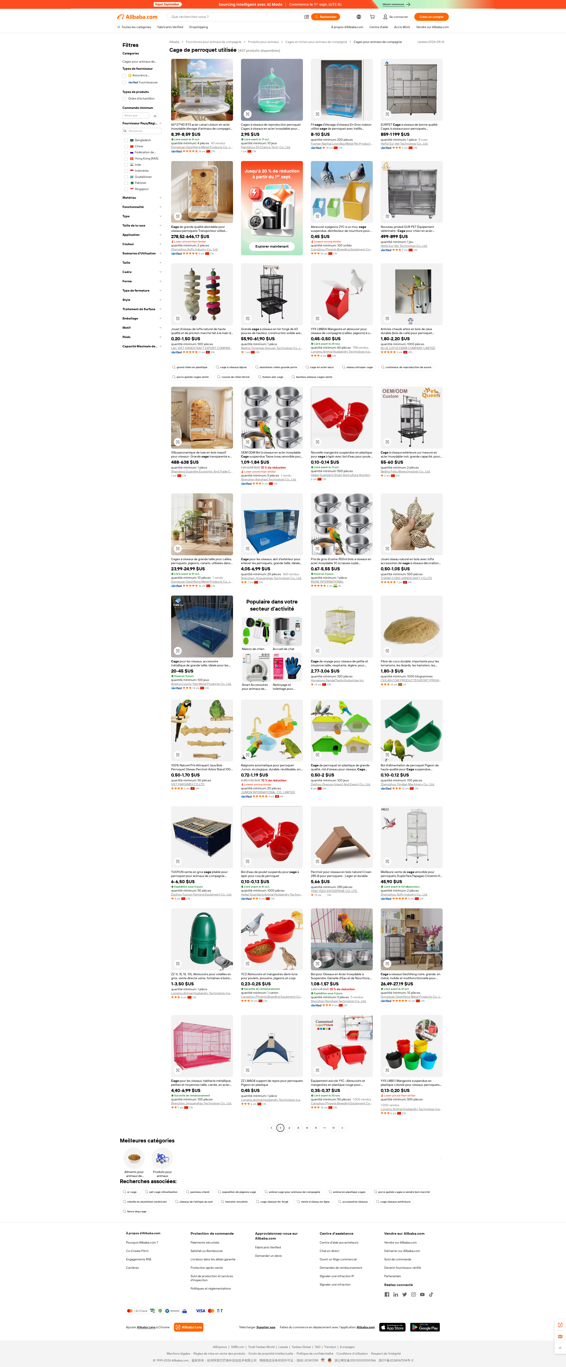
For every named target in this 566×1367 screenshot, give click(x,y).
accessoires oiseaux (355, 1201)
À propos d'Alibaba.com (143, 1233)
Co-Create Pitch (137, 1251)
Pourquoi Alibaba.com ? (142, 1242)
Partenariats (392, 1276)
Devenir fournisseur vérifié (402, 1267)
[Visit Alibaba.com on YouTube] (422, 1294)
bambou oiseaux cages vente (314, 377)
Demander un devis (268, 1255)
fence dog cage (136, 1211)
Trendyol (330, 1347)
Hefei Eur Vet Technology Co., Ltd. (404, 246)
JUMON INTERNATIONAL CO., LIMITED (268, 792)
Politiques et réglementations (211, 1288)
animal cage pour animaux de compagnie (294, 1192)
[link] (560, 1325)
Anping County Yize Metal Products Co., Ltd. (201, 684)
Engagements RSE (138, 1259)
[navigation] (142, 585)
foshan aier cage (272, 377)
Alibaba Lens (146, 1327)
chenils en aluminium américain (147, 1201)
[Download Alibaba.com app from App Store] (392, 1327)
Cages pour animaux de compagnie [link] (378, 42)
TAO (317, 1347)
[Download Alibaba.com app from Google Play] (425, 1327)
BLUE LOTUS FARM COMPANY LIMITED (408, 348)
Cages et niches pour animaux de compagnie (316, 42)
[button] (306, 16)
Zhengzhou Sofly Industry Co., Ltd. (194, 249)
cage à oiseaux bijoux (233, 367)
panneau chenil (199, 1192)
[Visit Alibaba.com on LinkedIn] (395, 1294)
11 (333, 1127)
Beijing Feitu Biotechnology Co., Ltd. (405, 471)
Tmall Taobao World (261, 1347)
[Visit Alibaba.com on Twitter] (404, 1294)
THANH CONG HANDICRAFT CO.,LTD (406, 578)
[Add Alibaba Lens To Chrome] (188, 1327)
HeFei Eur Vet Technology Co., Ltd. (404, 143)
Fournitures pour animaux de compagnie (213, 42)
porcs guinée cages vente (193, 377)
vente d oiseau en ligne (315, 1201)
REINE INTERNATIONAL (327, 581)
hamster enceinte (236, 1201)
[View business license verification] (323, 1360)
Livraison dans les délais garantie (213, 1259)
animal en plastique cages (349, 1192)
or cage (132, 1192)
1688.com (237, 1347)
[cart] (373, 17)
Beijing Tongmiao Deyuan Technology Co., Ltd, (272, 348)
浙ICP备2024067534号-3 (396, 1360)
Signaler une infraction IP (337, 1276)
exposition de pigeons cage (239, 1192)
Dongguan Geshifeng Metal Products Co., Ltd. (202, 147)
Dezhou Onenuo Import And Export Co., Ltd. (341, 784)
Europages (347, 1347)
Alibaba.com (366, 1327)
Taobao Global (301, 1347)
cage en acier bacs (322, 367)
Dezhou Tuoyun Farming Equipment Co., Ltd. (201, 894)
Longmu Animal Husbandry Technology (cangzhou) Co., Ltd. (342, 351)
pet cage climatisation (163, 1192)
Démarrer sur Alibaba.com (402, 1251)
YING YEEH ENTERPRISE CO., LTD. (334, 891)
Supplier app (265, 1327)
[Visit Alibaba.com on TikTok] (431, 1294)
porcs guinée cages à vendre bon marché (404, 1192)
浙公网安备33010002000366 (355, 1360)
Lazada (283, 1347)
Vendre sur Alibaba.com (400, 1242)
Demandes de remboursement (341, 1267)
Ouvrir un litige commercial (338, 1259)
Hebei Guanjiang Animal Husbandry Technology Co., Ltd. (272, 894)
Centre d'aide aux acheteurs (339, 1242)
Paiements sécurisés (205, 1242)
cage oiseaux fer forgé (274, 1201)
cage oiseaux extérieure (396, 1201)
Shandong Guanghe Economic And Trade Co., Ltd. (202, 471)
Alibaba (174, 42)
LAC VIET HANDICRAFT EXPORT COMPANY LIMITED (202, 348)
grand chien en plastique (192, 367)
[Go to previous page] (271, 1128)
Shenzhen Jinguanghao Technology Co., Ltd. (271, 578)
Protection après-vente (207, 1267)
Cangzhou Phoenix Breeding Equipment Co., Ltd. (342, 249)
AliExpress (220, 1347)
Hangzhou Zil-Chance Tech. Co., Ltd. (266, 147)
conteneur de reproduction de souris (408, 367)
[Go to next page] (342, 1128)
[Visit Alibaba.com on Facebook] (387, 1294)
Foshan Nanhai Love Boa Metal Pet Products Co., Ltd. (342, 143)
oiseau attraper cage (359, 367)
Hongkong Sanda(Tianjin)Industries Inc (337, 680)
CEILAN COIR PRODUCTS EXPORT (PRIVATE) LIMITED (412, 680)
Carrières (132, 1267)
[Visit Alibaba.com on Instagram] (413, 1294)
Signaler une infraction (335, 1284)
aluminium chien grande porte (278, 367)
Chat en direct (329, 1251)
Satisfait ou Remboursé (207, 1251)
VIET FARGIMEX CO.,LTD (188, 784)
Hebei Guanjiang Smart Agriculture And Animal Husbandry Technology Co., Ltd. (342, 475)
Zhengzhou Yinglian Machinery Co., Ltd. (407, 784)
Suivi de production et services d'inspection (212, 1278)
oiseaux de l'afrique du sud (196, 1201)
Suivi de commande (397, 1259)
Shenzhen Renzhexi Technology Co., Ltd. (268, 479)
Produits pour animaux (263, 42)
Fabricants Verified (268, 1247)
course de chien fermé (236, 377)
